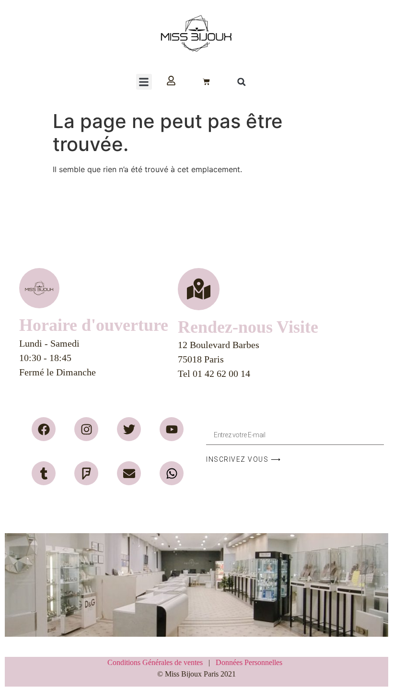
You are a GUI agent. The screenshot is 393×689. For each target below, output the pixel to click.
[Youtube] (172, 429)
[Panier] (206, 82)
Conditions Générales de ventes (157, 662)
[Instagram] (86, 429)
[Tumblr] (44, 473)
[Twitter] (129, 429)
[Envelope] (129, 473)
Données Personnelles (249, 662)
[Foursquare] (86, 473)
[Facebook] (44, 429)
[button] (144, 82)
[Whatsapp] (172, 473)
